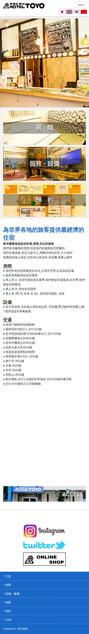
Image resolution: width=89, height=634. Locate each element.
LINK (8, 619)
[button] (4, 63)
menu (81, 5)
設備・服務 (12, 593)
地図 (8, 602)
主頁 (8, 576)
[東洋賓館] (23, 6)
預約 (8, 611)
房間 (8, 585)
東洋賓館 (23, 628)
